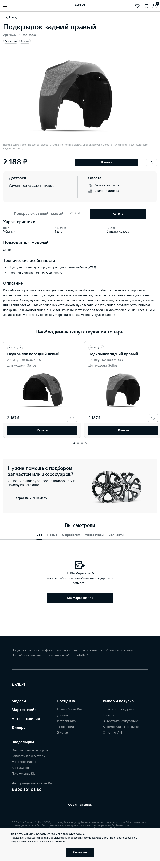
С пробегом (71, 535)
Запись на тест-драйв (118, 709)
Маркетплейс (24, 710)
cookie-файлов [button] (92, 837)
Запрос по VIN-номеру (30, 498)
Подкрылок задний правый (113, 354)
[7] (154, 6)
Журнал (63, 733)
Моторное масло (24, 762)
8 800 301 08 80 (27, 790)
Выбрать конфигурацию (120, 721)
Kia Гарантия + (22, 768)
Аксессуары (94, 535)
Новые (52, 535)
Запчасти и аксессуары (29, 756)
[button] (74, 443)
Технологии (65, 727)
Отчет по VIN (112, 733)
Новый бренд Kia (69, 709)
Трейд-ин (109, 715)
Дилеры (19, 728)
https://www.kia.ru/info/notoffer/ (65, 655)
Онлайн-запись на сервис (30, 750)
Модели (19, 701)
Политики (59, 841)
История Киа (66, 721)
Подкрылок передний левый (33, 354)
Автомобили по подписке (121, 727)
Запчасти (116, 535)
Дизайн (62, 715)
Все (39, 535)
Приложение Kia (24, 773)
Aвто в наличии (26, 719)
